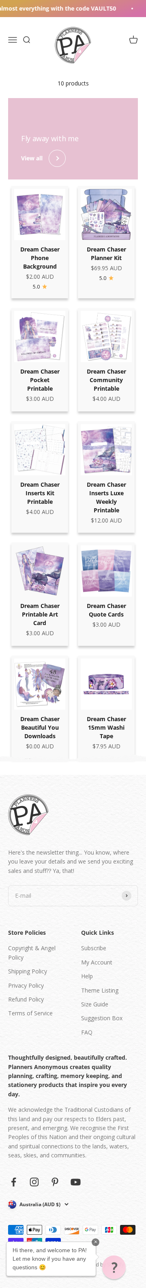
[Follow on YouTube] (75, 1181)
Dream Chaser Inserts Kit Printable (40, 493)
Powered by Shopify (101, 1264)
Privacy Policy (26, 985)
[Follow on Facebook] (13, 1181)
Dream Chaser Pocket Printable (40, 379)
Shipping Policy (27, 971)
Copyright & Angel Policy (32, 952)
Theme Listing (99, 990)
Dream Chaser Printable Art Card (40, 614)
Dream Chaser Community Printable (106, 379)
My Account (96, 962)
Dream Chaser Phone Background (40, 257)
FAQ (86, 1032)
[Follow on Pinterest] (54, 1181)
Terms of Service (30, 1013)
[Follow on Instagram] (34, 1181)
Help (87, 976)
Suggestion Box (101, 1018)
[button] (114, 1267)
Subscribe (93, 948)
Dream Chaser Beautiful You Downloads (40, 727)
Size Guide (94, 1004)
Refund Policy (26, 999)
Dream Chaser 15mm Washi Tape (106, 727)
